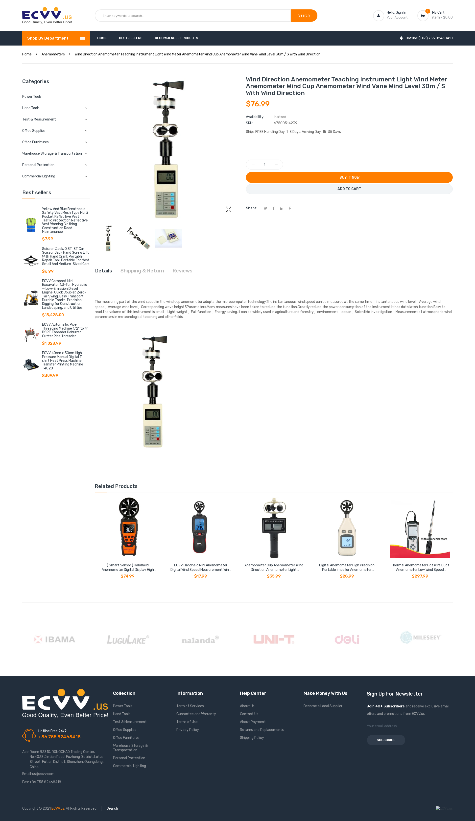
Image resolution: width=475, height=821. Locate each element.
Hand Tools (121, 714)
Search (112, 808)
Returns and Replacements (262, 730)
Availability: (255, 117)
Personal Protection (129, 758)
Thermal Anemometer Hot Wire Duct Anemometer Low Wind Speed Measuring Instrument (420, 567)
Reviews (182, 271)
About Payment (253, 722)
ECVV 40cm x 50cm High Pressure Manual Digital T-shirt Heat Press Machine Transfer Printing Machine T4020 (62, 360)
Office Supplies (124, 730)
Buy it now (349, 177)
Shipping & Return (142, 271)
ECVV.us (57, 808)
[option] (108, 238)
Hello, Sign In (396, 12)
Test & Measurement (130, 722)
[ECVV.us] (47, 12)
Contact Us (249, 714)
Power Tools (32, 97)
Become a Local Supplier (323, 706)
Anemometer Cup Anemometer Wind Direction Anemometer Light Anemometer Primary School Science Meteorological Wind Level (274, 567)
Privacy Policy (187, 730)
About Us (247, 706)
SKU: (249, 123)
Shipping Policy (252, 738)
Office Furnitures (126, 738)
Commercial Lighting (129, 766)
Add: (25, 752)
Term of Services (190, 706)
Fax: (25, 782)
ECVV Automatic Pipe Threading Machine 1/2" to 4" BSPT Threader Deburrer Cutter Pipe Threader (65, 330)
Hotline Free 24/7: (52, 731)
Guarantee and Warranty (196, 714)
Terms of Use (187, 722)
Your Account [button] (397, 17)
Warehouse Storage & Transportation (130, 748)
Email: (27, 774)
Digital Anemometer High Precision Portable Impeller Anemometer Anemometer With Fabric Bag (347, 567)
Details (103, 271)
